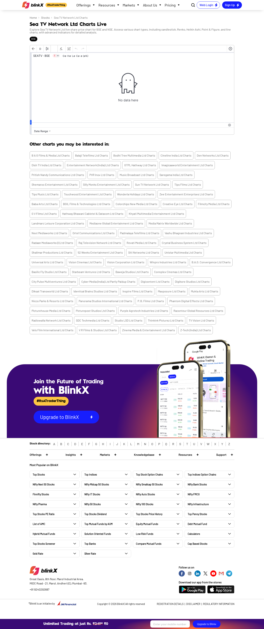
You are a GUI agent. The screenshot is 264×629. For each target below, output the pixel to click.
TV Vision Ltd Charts (201, 320)
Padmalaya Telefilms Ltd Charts (139, 233)
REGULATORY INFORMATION (218, 603)
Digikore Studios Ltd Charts (192, 281)
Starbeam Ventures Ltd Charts (91, 272)
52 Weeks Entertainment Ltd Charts (100, 252)
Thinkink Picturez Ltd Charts (165, 320)
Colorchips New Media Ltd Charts (136, 204)
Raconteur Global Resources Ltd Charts (198, 310)
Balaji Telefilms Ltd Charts (91, 155)
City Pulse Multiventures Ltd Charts (54, 281)
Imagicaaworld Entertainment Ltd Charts (187, 165)
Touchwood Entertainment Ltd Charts (88, 194)
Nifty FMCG (194, 494)
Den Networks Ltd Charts (213, 155)
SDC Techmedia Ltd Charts (92, 320)
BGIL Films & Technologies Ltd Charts (86, 204)
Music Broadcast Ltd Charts (137, 174)
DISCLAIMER (193, 603)
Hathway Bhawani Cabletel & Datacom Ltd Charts (92, 213)
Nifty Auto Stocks (145, 494)
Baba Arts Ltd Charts (45, 204)
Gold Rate (38, 553)
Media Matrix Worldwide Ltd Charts (170, 223)
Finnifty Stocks (41, 494)
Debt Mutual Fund (197, 523)
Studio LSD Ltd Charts (128, 320)
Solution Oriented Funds (97, 533)
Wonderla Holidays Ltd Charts (135, 194)
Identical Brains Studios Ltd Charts (95, 291)
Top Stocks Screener (44, 543)
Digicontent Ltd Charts (155, 281)
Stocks (45, 17)
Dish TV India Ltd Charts (46, 165)
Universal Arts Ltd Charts (47, 262)
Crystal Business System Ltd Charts (184, 242)
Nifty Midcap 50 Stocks (96, 484)
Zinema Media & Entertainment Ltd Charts (148, 330)
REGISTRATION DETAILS (170, 603)
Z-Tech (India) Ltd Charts (195, 330)
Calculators (194, 533)
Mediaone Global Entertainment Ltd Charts (116, 223)
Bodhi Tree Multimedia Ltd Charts (134, 155)
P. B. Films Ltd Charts (151, 301)
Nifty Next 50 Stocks (44, 484)
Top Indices (90, 474)
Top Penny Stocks (197, 514)
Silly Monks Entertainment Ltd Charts (106, 184)
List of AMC (39, 523)
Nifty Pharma (40, 504)
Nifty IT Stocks (92, 494)
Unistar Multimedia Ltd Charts (183, 252)
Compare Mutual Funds (148, 543)
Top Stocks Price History (149, 514)
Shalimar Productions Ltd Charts (52, 252)
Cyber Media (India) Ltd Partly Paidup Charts (108, 281)
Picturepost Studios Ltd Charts (95, 310)
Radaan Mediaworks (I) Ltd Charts (52, 242)
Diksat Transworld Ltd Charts (50, 291)
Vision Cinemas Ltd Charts (85, 262)
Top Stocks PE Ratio (44, 514)
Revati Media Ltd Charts (141, 242)
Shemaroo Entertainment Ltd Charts (55, 184)
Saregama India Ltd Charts (176, 174)
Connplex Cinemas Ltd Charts (172, 272)
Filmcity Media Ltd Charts (214, 204)
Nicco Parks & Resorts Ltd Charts (52, 301)
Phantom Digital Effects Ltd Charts (191, 301)
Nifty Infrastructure (198, 504)
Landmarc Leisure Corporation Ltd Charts (58, 223)
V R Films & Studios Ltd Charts (98, 330)
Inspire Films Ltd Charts (137, 291)
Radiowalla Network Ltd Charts (51, 320)
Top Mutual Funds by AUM (98, 523)
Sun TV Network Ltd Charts (152, 184)
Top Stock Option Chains (149, 474)
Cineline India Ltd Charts (176, 155)
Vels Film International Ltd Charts (52, 330)
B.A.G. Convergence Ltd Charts (211, 262)
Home (33, 17)
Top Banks (90, 543)
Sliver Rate (90, 553)
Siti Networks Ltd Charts (143, 252)
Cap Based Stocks (197, 543)
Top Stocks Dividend (95, 514)
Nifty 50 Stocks (92, 504)
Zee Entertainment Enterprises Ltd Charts (186, 194)
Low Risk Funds (144, 533)
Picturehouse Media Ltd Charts (51, 310)
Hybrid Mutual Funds (44, 533)
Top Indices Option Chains (202, 474)
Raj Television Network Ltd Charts (99, 242)
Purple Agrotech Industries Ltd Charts (144, 310)
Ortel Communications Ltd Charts (94, 233)
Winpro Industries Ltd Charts (168, 262)
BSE (33, 38)
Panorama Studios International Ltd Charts (105, 301)
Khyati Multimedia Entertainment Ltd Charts (156, 213)
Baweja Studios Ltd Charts (132, 272)
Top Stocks (39, 474)
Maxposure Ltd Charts (172, 291)
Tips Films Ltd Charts (187, 184)
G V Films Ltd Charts (44, 213)
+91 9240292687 (39, 589)
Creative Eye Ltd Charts (178, 204)
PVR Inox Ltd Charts (101, 174)
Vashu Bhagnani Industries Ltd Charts (188, 233)
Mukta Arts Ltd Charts (204, 291)
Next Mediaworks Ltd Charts (49, 233)
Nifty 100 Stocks (144, 504)
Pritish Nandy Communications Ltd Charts (58, 174)
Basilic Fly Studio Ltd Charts (49, 272)
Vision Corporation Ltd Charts (125, 262)
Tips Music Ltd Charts (45, 194)
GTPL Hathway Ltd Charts (140, 165)
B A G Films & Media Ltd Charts (51, 155)
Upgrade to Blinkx (206, 624)
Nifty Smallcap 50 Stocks (149, 484)
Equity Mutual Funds (147, 523)
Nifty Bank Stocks (197, 484)
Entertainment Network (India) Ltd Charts (93, 165)
